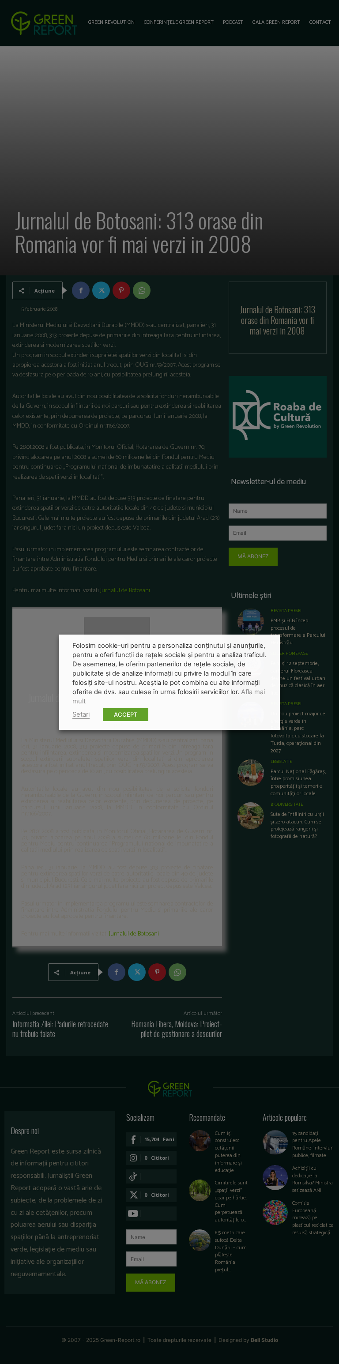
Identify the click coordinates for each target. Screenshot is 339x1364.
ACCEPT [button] (125, 714)
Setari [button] (81, 714)
